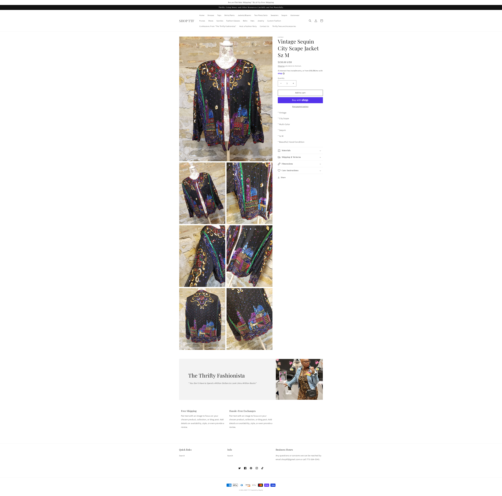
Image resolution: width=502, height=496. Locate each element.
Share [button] (283, 177)
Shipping (281, 66)
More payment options (300, 106)
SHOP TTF (247, 490)
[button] (310, 21)
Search (182, 455)
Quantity (281, 78)
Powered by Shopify (256, 490)
